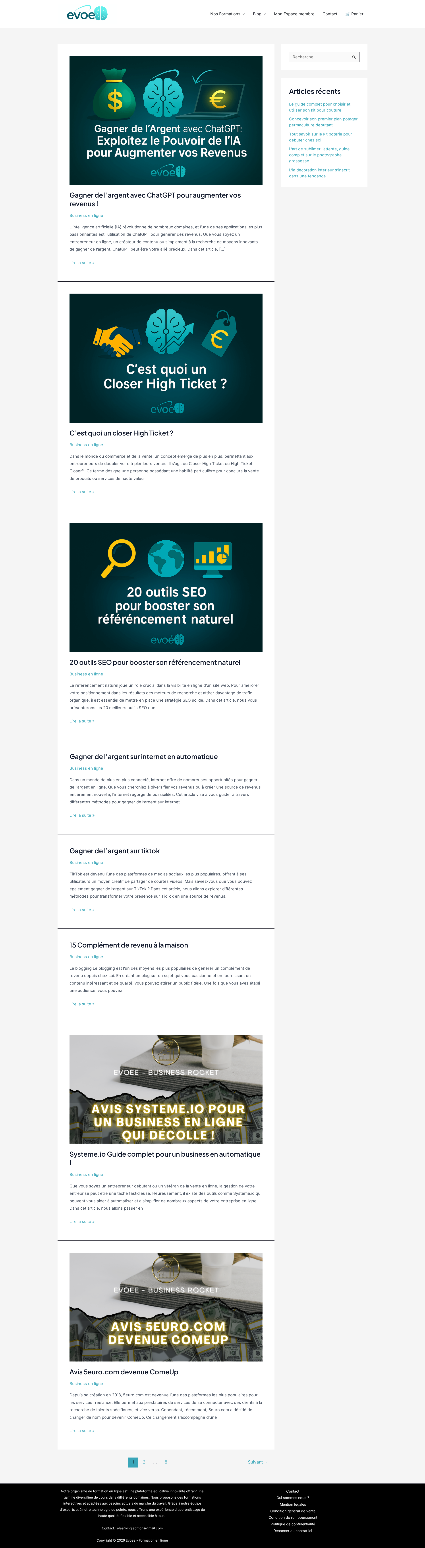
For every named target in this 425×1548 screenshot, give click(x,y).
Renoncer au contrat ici (293, 1530)
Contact (330, 14)
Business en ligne (86, 215)
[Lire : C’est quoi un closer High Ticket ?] (166, 357)
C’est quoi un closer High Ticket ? (122, 433)
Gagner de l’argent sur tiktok (115, 850)
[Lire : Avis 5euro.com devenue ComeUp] (166, 1306)
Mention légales (293, 1504)
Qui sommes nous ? (292, 1497)
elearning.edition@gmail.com (140, 1528)
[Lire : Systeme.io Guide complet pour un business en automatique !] (166, 1089)
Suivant (258, 1462)
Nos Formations (225, 14)
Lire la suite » (82, 262)
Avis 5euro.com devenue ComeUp (124, 1371)
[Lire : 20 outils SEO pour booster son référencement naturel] (166, 587)
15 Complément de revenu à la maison (129, 945)
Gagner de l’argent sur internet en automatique (144, 756)
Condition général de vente (292, 1511)
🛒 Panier (354, 14)
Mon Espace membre (294, 14)
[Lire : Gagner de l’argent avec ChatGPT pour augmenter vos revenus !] (166, 120)
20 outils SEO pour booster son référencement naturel (155, 662)
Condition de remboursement (293, 1517)
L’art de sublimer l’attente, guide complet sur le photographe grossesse (319, 155)
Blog (257, 14)
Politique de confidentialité (293, 1524)
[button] (242, 14)
